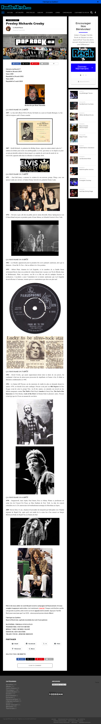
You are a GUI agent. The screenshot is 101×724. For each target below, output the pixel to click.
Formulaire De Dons (59, 721)
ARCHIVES (74, 722)
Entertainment (11, 695)
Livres (58, 12)
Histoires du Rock (12, 699)
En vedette (21, 654)
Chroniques (67, 12)
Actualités (19, 12)
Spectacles (30, 12)
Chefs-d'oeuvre (11, 688)
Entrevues (9, 697)
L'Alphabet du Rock (12, 701)
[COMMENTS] (53, 63)
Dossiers (49, 12)
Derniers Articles (84, 722)
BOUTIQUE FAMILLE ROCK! (75, 721)
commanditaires (11, 692)
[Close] (97, 1)
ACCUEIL (10, 12)
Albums (40, 12)
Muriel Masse (19, 27)
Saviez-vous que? (12, 705)
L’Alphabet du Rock (82, 12)
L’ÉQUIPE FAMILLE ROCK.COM (61, 722)
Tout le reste (10, 708)
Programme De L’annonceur (67, 719)
